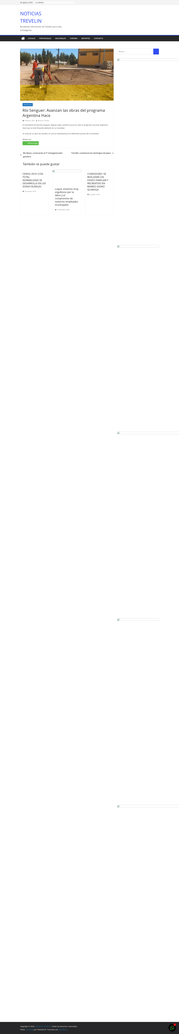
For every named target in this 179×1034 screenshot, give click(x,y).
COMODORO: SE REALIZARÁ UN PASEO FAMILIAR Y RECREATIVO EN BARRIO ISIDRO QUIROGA (97, 181)
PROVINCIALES (45, 38)
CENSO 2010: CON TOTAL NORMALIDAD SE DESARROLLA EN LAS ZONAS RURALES (34, 180)
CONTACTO (98, 38)
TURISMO (73, 38)
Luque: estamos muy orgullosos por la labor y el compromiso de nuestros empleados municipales (66, 196)
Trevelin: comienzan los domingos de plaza (91, 153)
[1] (172, 1029)
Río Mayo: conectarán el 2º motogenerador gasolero (43, 155)
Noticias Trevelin (43, 121)
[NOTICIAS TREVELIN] (23, 38)
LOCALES (31, 38)
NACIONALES (60, 38)
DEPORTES (85, 38)
